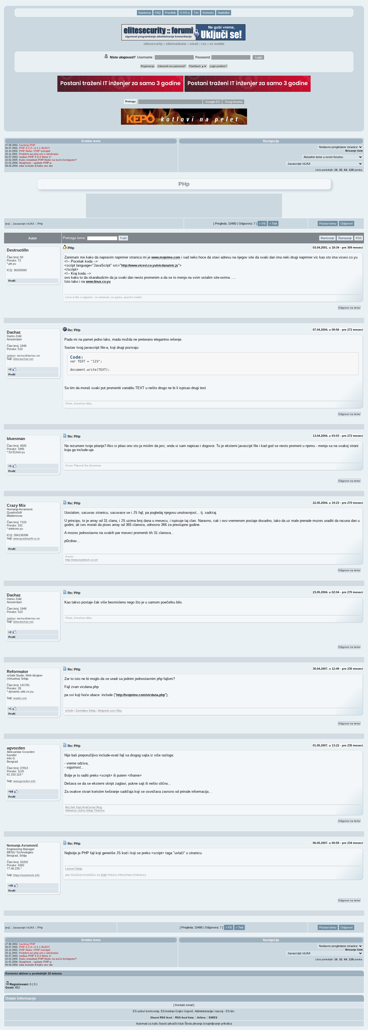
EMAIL (194, 44)
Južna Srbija (86, 810)
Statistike (224, 12)
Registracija (147, 66)
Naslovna (144, 12)
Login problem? (218, 66)
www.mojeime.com (165, 257)
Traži (123, 238)
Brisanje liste (354, 150)
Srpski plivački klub (171, 1023)
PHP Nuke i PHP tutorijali (34, 150)
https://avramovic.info (26, 875)
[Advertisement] (184, 206)
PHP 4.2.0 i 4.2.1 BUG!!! (34, 147)
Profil (11, 280)
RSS (203, 44)
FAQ (158, 12)
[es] (7, 223)
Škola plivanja (193, 1023)
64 (345, 169)
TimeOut (99, 810)
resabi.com (20, 698)
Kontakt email (184, 1005)
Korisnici (208, 12)
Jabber (11, 355)
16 (336, 169)
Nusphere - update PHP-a (35, 162)
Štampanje (345, 238)
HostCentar (89, 807)
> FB (262, 223)
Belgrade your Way (110, 710)
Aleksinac (71, 810)
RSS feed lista (184, 1017)
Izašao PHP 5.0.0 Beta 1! (35, 156)
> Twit (273, 223)
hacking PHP (27, 145)
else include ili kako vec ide (36, 165)
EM (211, 1017)
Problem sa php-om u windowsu (38, 153)
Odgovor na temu (349, 307)
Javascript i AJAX (23, 223)
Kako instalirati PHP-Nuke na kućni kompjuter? (48, 159)
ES (215, 1017)
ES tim (230, 1011)
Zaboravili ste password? (172, 66)
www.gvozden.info (24, 781)
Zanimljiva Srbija (86, 710)
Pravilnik (170, 12)
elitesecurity (153, 44)
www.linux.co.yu (98, 281)
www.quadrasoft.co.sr (26, 538)
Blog (99, 807)
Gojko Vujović (184, 1011)
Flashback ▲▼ (197, 66)
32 (340, 169)
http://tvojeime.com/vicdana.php (140, 695)
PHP (104, 875)
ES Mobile (217, 44)
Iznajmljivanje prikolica (217, 1023)
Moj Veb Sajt (73, 807)
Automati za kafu (147, 1023)
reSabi (69, 710)
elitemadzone (176, 44)
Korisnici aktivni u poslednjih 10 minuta (33, 973)
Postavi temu (327, 223)
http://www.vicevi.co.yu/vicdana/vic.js (149, 265)
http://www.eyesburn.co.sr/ (81, 559)
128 (351, 169)
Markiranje (327, 238)
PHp (40, 223)
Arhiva (201, 1017)
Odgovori (347, 223)
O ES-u (185, 12)
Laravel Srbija (73, 868)
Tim (196, 12)
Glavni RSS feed (161, 1017)
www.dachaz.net (23, 358)
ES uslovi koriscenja (146, 1011)
